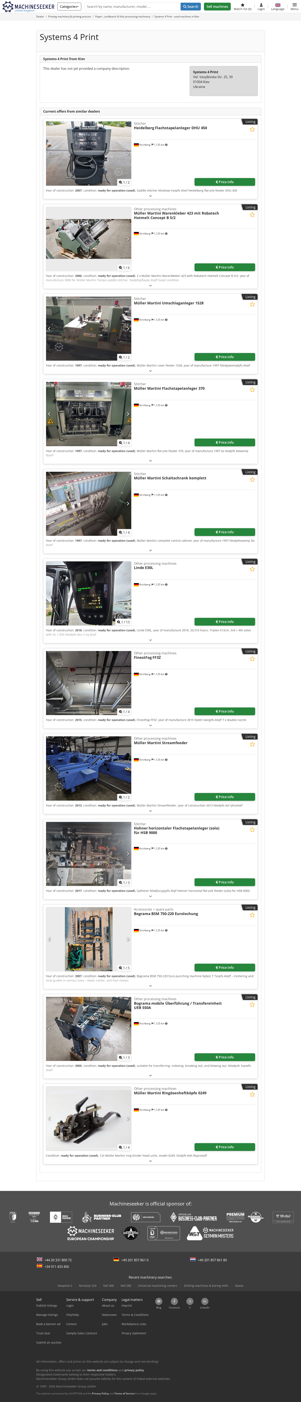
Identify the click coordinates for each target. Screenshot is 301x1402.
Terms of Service (124, 1393)
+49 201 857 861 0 (134, 1260)
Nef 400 (108, 1286)
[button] (295, 6)
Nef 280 (126, 1286)
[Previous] (49, 153)
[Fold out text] (150, 196)
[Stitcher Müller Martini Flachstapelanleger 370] (88, 414)
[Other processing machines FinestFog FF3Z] (88, 683)
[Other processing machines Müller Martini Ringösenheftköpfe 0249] (88, 1119)
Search (192, 6)
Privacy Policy (100, 1393)
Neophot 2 (65, 1286)
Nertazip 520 (87, 1286)
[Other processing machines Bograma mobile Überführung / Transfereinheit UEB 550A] (88, 1029)
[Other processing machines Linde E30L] (88, 593)
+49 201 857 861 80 (212, 1260)
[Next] (127, 153)
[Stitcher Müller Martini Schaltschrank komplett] (88, 504)
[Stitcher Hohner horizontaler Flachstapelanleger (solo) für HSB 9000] (88, 854)
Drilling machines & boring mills (206, 1286)
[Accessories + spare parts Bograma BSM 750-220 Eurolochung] (88, 939)
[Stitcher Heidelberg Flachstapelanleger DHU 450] (88, 153)
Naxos (239, 1286)
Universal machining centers (157, 1286)
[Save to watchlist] (252, 129)
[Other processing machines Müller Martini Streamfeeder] (88, 768)
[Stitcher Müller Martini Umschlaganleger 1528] (88, 329)
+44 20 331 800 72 (58, 1260)
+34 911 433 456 (56, 1266)
